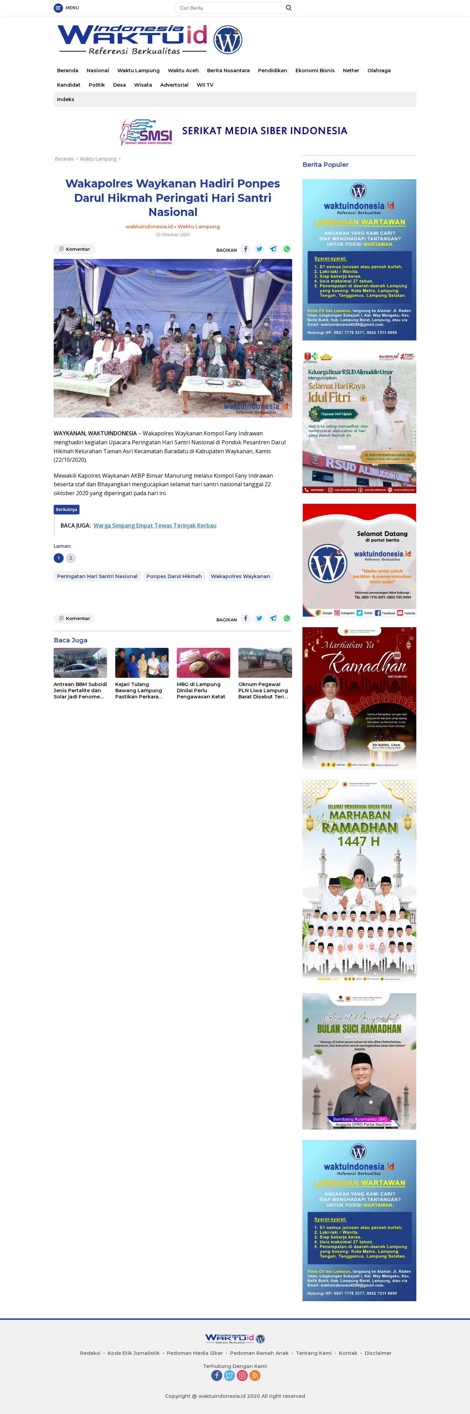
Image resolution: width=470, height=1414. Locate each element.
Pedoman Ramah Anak (259, 1353)
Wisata (143, 85)
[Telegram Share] (273, 249)
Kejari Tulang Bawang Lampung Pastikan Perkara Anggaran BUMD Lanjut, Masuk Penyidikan (138, 690)
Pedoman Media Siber (195, 1353)
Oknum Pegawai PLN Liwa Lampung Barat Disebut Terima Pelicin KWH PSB (265, 690)
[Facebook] (216, 1376)
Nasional (98, 70)
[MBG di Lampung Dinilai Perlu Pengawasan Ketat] (203, 663)
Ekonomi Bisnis (315, 70)
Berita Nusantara (228, 70)
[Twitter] (229, 1376)
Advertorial (174, 85)
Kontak (348, 1353)
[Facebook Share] (246, 249)
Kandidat (69, 85)
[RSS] (254, 1376)
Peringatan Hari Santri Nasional (97, 576)
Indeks (65, 99)
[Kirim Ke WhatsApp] (287, 249)
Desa (119, 85)
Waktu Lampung (138, 70)
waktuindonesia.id (149, 227)
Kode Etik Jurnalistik (134, 1353)
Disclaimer (378, 1353)
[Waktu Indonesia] (149, 39)
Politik (97, 85)
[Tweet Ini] (259, 249)
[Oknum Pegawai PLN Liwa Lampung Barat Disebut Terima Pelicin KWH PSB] (265, 663)
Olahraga (379, 70)
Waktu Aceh (183, 70)
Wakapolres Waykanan (240, 576)
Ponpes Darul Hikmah (174, 576)
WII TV (205, 85)
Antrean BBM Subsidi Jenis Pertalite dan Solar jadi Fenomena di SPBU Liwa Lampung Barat (80, 690)
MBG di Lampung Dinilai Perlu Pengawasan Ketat (201, 690)
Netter (351, 70)
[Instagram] (242, 1376)
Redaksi (90, 1353)
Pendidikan (272, 70)
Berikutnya (66, 509)
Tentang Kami (314, 1353)
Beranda (67, 70)
